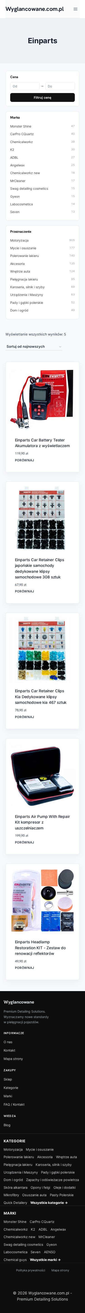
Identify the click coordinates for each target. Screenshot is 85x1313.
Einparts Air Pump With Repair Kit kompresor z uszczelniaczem (42, 822)
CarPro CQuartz (42, 134)
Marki (8, 1096)
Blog (7, 1125)
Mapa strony (13, 1059)
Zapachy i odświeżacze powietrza (52, 1180)
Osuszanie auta (34, 1195)
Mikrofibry (11, 1195)
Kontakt (9, 1050)
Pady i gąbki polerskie (42, 302)
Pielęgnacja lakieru (42, 279)
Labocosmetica (42, 204)
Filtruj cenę (42, 97)
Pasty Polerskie (62, 1195)
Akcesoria (42, 264)
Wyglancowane (19, 1002)
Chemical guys (15, 1260)
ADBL (42, 157)
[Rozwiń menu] (75, 8)
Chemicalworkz (42, 142)
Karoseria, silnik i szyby (42, 287)
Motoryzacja (42, 240)
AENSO (49, 1252)
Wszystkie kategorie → (49, 1203)
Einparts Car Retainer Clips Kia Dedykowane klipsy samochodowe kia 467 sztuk (41, 697)
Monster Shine (42, 126)
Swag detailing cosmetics (42, 188)
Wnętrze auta (42, 271)
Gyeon (42, 196)
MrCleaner (42, 181)
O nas (8, 1042)
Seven (42, 212)
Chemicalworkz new (42, 173)
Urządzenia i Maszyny (42, 295)
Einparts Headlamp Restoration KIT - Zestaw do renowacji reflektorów (40, 948)
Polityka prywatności (30, 1270)
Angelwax (42, 165)
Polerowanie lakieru (42, 256)
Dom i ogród (42, 310)
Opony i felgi (40, 1188)
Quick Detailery (15, 1203)
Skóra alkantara (15, 1188)
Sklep (8, 1079)
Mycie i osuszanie (42, 248)
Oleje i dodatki (64, 1188)
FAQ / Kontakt (14, 1104)
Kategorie (11, 1088)
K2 (42, 149)
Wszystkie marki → (45, 1260)
